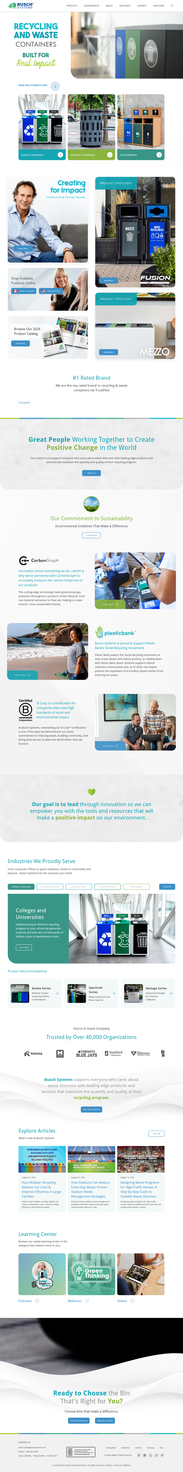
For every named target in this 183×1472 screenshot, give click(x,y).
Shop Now (158, 5)
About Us (91, 473)
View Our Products (91, 1109)
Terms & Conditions (122, 1465)
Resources (124, 5)
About (109, 5)
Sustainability (91, 5)
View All (167, 887)
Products (72, 5)
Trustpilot (24, 402)
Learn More (91, 535)
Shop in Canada (26, 291)
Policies (109, 1465)
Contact (141, 5)
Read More (23, 248)
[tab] (21, 887)
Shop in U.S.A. (54, 291)
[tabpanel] (91, 935)
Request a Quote (105, 1421)
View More (20, 343)
